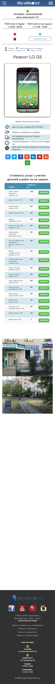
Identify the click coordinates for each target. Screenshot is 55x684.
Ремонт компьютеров (27, 635)
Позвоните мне (40, 38)
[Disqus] (27, 546)
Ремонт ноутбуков (28, 628)
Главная (11, 48)
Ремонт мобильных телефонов (31, 48)
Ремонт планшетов (27, 631)
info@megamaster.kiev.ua (27, 677)
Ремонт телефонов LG (16, 50)
